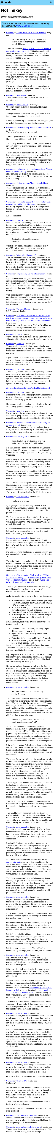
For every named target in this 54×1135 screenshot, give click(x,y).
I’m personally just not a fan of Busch (31, 274)
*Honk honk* (21, 1081)
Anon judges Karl (22, 437)
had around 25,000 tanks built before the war (27, 991)
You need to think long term (27, 1115)
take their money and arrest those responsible (34, 128)
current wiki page (13, 862)
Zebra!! (19, 334)
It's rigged (20, 220)
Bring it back (21, 95)
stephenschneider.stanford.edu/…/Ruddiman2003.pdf (28, 388)
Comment (10, 33)
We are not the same (24, 309)
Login (49, 2)
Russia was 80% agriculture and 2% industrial (27, 581)
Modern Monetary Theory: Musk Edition (32, 183)
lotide (8, 2)
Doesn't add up (22, 105)
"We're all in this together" (26, 255)
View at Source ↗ (24, 26)
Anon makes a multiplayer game (28, 1127)
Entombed (20, 344)
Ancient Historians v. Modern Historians (31, 33)
